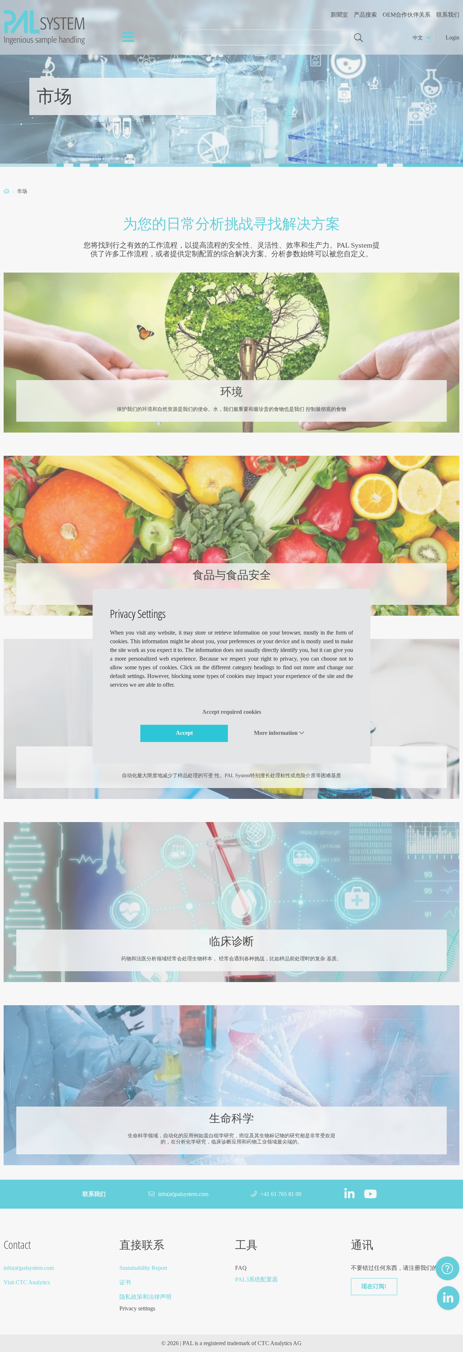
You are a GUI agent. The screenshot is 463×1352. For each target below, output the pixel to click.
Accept (184, 733)
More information (276, 733)
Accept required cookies (231, 712)
